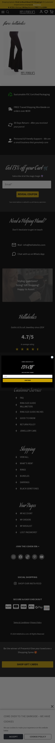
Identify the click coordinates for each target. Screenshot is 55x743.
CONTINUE (27, 380)
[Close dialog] (52, 357)
